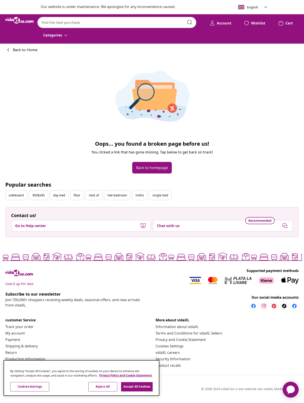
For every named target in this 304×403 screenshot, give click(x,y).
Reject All (103, 387)
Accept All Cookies (137, 387)
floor (77, 195)
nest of (94, 195)
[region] (81, 378)
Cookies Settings (170, 346)
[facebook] (253, 306)
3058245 (38, 195)
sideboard (16, 195)
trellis (140, 195)
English (252, 7)
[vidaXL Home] (19, 20)
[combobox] (116, 22)
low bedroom (117, 195)
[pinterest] (274, 306)
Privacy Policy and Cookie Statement (125, 375)
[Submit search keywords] (189, 22)
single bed (160, 195)
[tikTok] (284, 306)
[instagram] (263, 306)
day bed (59, 195)
